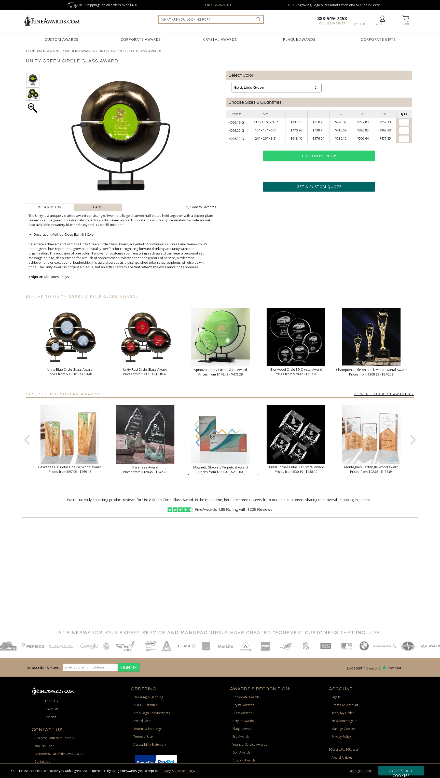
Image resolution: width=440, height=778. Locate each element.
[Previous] (27, 439)
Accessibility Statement (149, 744)
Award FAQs (142, 721)
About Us (51, 701)
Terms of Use (143, 736)
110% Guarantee (145, 705)
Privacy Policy (341, 736)
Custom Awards (61, 39)
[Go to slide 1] (188, 474)
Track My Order (343, 713)
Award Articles (342, 757)
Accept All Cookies (401, 771)
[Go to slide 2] (202, 474)
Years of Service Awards (249, 744)
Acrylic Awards (243, 721)
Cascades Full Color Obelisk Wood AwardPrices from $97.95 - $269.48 (69, 469)
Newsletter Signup (345, 721)
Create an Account (345, 705)
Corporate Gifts (378, 39)
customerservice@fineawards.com (59, 754)
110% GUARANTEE (218, 5)
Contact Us (42, 761)
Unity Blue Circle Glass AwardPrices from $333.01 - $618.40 (69, 371)
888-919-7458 (332, 18)
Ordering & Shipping (148, 697)
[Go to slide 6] (258, 474)
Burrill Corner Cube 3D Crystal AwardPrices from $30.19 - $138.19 (296, 469)
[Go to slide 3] (216, 474)
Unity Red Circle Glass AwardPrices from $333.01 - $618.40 (145, 371)
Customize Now (319, 155)
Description (50, 207)
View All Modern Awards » (384, 394)
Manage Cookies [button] (343, 729)
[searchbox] (211, 19)
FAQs (98, 207)
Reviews (259, 509)
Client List (51, 709)
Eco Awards (240, 736)
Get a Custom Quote (319, 186)
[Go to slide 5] (244, 474)
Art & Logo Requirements (151, 713)
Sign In (336, 697)
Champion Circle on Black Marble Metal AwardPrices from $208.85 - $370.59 (371, 372)
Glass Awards (242, 713)
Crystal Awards (220, 39)
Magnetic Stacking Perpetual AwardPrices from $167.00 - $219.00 (220, 469)
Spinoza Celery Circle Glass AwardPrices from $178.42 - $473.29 (220, 372)
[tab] (50, 207)
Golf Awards (241, 752)
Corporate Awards (141, 39)
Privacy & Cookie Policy (177, 771)
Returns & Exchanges (148, 729)
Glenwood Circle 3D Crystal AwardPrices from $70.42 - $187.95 (296, 371)
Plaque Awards (299, 39)
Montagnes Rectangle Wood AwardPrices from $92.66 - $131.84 (371, 469)
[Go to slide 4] (230, 474)
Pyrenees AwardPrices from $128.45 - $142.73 (145, 469)
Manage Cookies (361, 771)
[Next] (413, 439)
